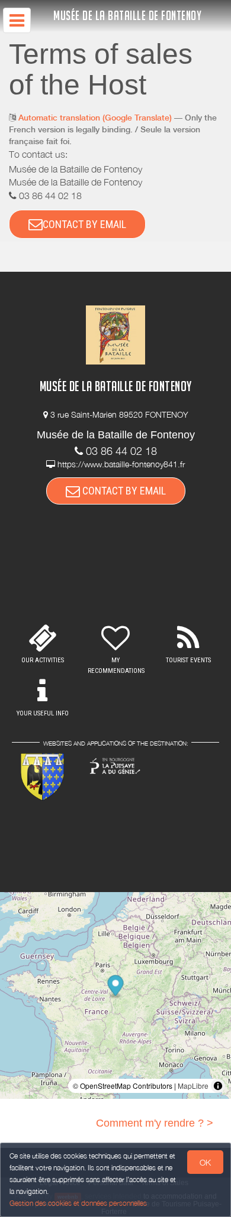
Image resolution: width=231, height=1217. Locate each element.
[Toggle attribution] (218, 1086)
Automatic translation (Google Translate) (95, 117)
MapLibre (193, 1086)
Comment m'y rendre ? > (154, 1123)
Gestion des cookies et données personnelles (78, 1203)
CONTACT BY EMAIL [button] (84, 224)
